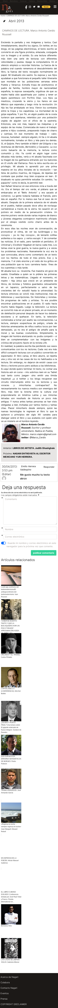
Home (3, 16)
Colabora (5, 982)
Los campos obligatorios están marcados (19, 495)
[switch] (3, 543)
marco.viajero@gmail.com (43, 434)
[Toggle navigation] (55, 6)
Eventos (5, 993)
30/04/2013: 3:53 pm (9, 468)
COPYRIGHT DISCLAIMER (14, 1004)
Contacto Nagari (9, 988)
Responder (49, 466)
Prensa (4, 998)
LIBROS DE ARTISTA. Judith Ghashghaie (34, 448)
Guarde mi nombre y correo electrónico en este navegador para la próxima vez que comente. (31, 545)
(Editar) (6, 474)
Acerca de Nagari (9, 977)
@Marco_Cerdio (38, 437)
